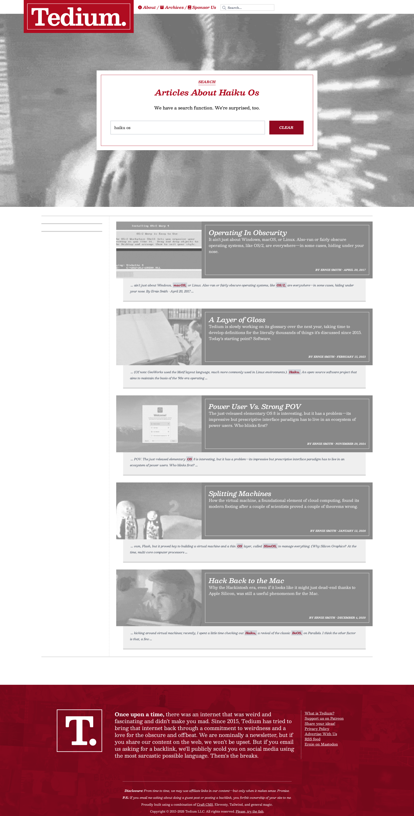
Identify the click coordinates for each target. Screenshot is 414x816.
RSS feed (312, 739)
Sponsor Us (204, 7)
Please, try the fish (249, 811)
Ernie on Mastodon (321, 744)
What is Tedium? (319, 713)
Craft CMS (205, 804)
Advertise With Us (321, 734)
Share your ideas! (320, 723)
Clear (286, 127)
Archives (174, 7)
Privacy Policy (317, 729)
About (149, 7)
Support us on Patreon (324, 718)
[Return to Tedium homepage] (79, 16)
